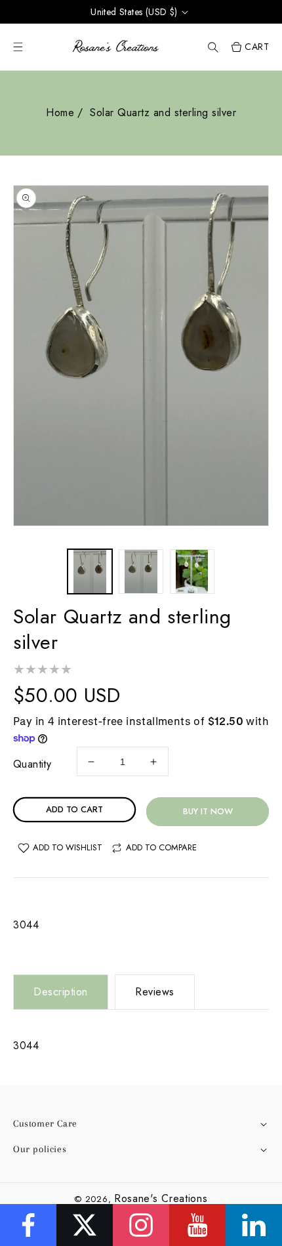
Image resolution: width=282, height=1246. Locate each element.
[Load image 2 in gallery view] (141, 571)
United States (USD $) (134, 11)
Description (60, 991)
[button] (213, 47)
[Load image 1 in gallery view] (90, 571)
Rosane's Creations (161, 1198)
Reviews (154, 991)
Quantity (32, 764)
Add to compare (161, 847)
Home (60, 112)
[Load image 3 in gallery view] (192, 571)
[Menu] (18, 47)
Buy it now (208, 811)
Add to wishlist (67, 847)
